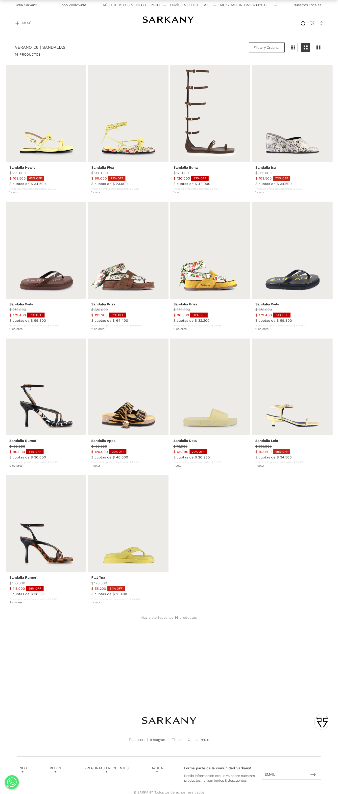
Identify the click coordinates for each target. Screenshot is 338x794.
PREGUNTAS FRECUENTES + (106, 769)
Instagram (158, 739)
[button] (267, 47)
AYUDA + (157, 769)
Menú (26, 23)
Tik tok (177, 739)
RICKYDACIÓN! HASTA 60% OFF (230, 5)
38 (49, 159)
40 (63, 159)
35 (29, 159)
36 (36, 159)
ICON (303, 23)
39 (56, 159)
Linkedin (202, 739)
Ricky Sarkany (169, 23)
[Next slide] (81, 113)
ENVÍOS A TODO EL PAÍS (174, 5)
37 (42, 159)
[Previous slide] (10, 113)
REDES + (55, 769)
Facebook (137, 739)
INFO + (23, 769)
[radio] (292, 47)
